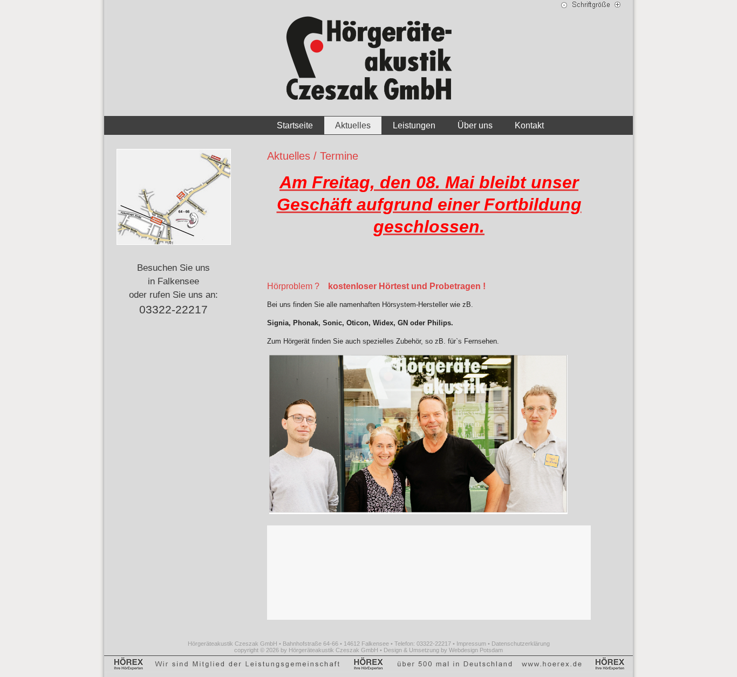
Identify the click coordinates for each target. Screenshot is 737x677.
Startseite (295, 125)
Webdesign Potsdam (476, 650)
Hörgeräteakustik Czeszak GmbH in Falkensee (369, 58)
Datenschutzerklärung (521, 643)
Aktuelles (353, 125)
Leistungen (414, 125)
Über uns (475, 125)
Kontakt (529, 125)
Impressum (471, 643)
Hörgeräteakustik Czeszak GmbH (333, 650)
